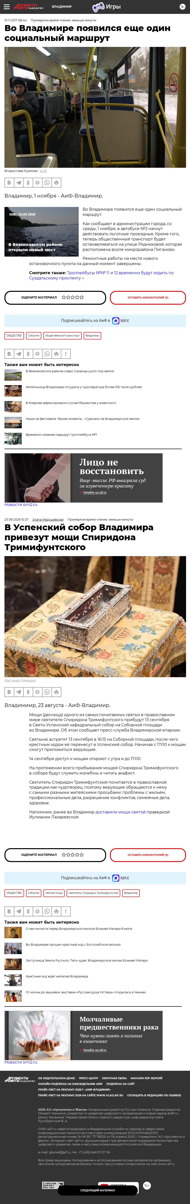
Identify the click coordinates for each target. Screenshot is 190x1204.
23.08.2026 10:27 (16, 519)
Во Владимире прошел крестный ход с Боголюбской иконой (73, 944)
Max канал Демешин (20, 680)
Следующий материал (97, 1190)
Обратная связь (114, 1078)
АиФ (43, 171)
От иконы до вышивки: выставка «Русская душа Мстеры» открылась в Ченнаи (86, 992)
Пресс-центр (88, 1078)
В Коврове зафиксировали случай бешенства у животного (71, 403)
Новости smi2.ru (20, 504)
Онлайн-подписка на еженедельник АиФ (70, 1084)
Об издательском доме (56, 1078)
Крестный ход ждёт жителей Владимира (57, 976)
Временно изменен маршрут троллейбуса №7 (61, 434)
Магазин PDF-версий (146, 1078)
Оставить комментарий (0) (148, 297)
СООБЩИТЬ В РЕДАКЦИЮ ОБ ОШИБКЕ (154, 1095)
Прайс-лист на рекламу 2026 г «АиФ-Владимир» (74, 1089)
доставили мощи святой (120, 812)
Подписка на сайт (120, 1084)
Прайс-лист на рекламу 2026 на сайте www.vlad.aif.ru (80, 1095)
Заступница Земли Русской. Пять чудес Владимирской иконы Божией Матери (87, 960)
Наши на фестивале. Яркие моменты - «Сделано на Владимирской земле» (83, 419)
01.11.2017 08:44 (15, 20)
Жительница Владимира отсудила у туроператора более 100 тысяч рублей (84, 387)
